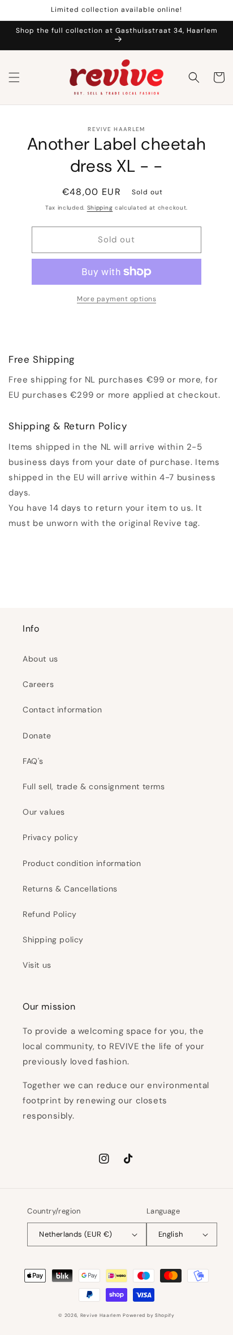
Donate (37, 735)
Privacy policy (50, 837)
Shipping (100, 207)
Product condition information (82, 863)
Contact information (62, 710)
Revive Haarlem (100, 1315)
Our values (44, 812)
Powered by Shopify (149, 1315)
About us (40, 659)
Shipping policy (53, 939)
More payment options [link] (116, 298)
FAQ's (33, 761)
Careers (38, 684)
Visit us (37, 965)
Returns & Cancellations (70, 889)
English (170, 1234)
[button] (14, 77)
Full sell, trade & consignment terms (94, 786)
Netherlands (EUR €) (76, 1234)
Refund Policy (50, 914)
